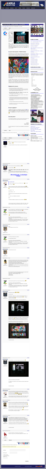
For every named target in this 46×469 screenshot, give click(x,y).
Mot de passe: (5, 452)
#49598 (28, 278)
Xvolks (34, 136)
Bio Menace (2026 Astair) (35, 99)
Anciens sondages (37, 90)
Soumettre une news (18, 466)
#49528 (28, 179)
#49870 (28, 357)
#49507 (28, 139)
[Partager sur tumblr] (27, 135)
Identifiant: (4, 450)
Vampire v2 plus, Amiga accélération (36, 131)
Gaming (8, 26)
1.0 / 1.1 (33, 76)
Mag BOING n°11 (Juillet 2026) (35, 43)
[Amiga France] (23, 6)
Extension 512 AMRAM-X (34, 45)
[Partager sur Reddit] (22, 135)
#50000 (28, 415)
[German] (38, 466)
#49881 (28, 389)
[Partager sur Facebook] (19, 135)
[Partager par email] (29, 135)
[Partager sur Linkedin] (25, 135)
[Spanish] (39, 466)
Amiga (5, 26)
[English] (37, 466)
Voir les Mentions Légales (28, 466)
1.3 (32, 78)
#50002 (28, 430)
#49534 (28, 234)
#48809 (28, 29)
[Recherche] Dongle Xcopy (34, 128)
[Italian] (40, 466)
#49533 (28, 224)
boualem (36, 136)
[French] (36, 466)
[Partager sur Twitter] (20, 135)
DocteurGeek (40, 136)
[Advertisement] (23, 16)
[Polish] (41, 466)
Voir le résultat (37, 88)
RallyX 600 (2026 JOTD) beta (35, 94)
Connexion (27, 461)
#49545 (28, 247)
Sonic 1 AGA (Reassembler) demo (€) (36, 41)
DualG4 (32, 136)
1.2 (32, 77)
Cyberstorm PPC (33, 126)
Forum (3, 26)
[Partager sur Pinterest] (24, 135)
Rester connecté (6, 454)
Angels (41, 140)
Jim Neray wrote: (11, 181)
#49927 (28, 400)
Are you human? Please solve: (6, 456)
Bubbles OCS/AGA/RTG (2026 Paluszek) (37, 101)
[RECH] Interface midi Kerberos (35, 127)
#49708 (28, 290)
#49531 (28, 207)
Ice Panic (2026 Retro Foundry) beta (36, 100)
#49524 (28, 163)
